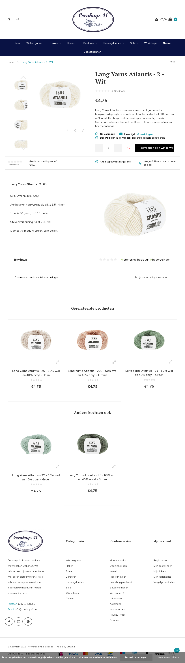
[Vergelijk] (17, 19)
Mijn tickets (160, 571)
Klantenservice (118, 560)
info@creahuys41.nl (26, 609)
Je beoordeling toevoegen (153, 277)
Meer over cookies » (168, 657)
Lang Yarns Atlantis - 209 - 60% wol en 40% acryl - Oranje (92, 373)
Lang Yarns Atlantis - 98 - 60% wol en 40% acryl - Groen (92, 477)
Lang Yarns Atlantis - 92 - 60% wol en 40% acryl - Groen (36, 477)
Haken (54, 43)
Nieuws (167, 43)
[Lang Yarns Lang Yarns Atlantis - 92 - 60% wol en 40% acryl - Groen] (35, 444)
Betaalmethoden (119, 587)
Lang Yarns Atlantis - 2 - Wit (37, 62)
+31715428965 (26, 603)
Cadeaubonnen (92, 51)
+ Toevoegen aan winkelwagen (155, 147)
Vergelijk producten (164, 582)
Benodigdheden (112, 43)
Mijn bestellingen (163, 565)
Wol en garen (34, 43)
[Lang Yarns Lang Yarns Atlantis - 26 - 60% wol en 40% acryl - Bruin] (35, 339)
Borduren (88, 43)
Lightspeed (47, 646)
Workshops (150, 43)
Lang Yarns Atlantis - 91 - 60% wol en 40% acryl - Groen (149, 373)
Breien (70, 43)
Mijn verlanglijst (162, 576)
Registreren (160, 560)
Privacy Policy (117, 614)
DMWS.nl (71, 646)
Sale (132, 43)
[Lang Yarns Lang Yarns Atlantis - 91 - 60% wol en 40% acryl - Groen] (149, 339)
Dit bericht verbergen (136, 657)
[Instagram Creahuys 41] (18, 621)
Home (17, 43)
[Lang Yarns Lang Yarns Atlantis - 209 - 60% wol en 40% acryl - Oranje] (92, 339)
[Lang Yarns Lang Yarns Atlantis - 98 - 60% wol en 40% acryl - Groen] (92, 444)
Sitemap (114, 620)
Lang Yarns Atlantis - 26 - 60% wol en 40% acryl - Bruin (36, 373)
